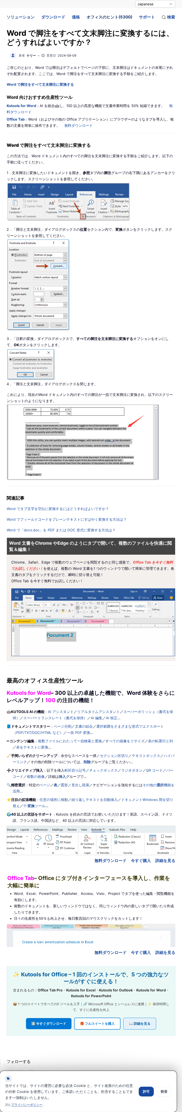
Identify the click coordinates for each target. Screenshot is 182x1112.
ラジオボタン (131, 770)
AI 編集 (96, 718)
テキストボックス (146, 755)
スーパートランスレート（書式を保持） (55, 718)
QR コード (154, 770)
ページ (45, 785)
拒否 (164, 1091)
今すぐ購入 (141, 860)
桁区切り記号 (75, 770)
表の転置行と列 (160, 741)
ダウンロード (53, 17)
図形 (64, 785)
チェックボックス (103, 770)
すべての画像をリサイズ (124, 741)
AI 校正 (111, 718)
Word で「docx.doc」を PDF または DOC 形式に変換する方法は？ (61, 530)
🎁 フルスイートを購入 (97, 1023)
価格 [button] (76, 17)
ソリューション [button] (21, 17)
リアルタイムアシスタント (98, 711)
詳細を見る (165, 860)
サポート (147, 17)
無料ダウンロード (78, 125)
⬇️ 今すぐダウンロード (48, 1023)
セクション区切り (114, 755)
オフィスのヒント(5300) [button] (109, 17)
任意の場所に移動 (54, 799)
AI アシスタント (61, 711)
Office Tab (16, 119)
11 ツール (34, 806)
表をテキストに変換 (32, 747)
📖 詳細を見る (139, 1023)
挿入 (62, 776)
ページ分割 (62, 726)
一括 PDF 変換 (78, 732)
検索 (171, 17)
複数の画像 (36, 776)
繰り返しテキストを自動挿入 (94, 799)
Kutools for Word (21, 105)
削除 (87, 762)
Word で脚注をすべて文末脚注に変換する (40, 84)
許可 (146, 1091)
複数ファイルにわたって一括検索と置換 (70, 741)
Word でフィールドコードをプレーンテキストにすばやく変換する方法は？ (67, 519)
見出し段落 (80, 785)
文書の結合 (84, 726)
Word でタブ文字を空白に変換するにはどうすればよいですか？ (58, 508)
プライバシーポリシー (26, 1104)
